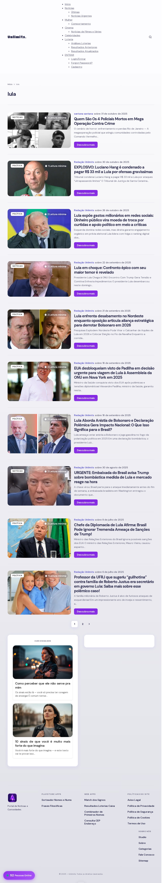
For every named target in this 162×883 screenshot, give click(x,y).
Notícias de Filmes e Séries (86, 31)
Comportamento (81, 23)
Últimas (75, 12)
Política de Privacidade (141, 806)
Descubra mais (86, 144)
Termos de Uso (136, 823)
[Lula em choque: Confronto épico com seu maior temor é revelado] (39, 279)
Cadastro (76, 66)
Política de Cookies (139, 817)
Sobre (142, 843)
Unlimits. (17, 37)
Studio (142, 837)
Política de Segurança (140, 811)
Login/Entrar (78, 59)
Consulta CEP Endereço (92, 822)
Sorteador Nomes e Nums (57, 800)
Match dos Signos (94, 800)
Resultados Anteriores (84, 47)
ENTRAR (69, 55)
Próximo (89, 624)
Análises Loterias (81, 43)
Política (17, 165)
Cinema (69, 27)
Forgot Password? (82, 63)
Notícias (69, 8)
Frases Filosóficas (52, 806)
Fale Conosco (146, 854)
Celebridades (72, 35)
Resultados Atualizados (84, 51)
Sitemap (143, 860)
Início (68, 4)
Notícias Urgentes (81, 16)
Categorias (145, 848)
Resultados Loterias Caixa (99, 806)
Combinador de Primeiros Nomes (94, 813)
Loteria (69, 39)
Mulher (69, 19)
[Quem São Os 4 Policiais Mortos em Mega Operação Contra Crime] (39, 130)
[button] (150, 36)
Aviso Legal (134, 800)
